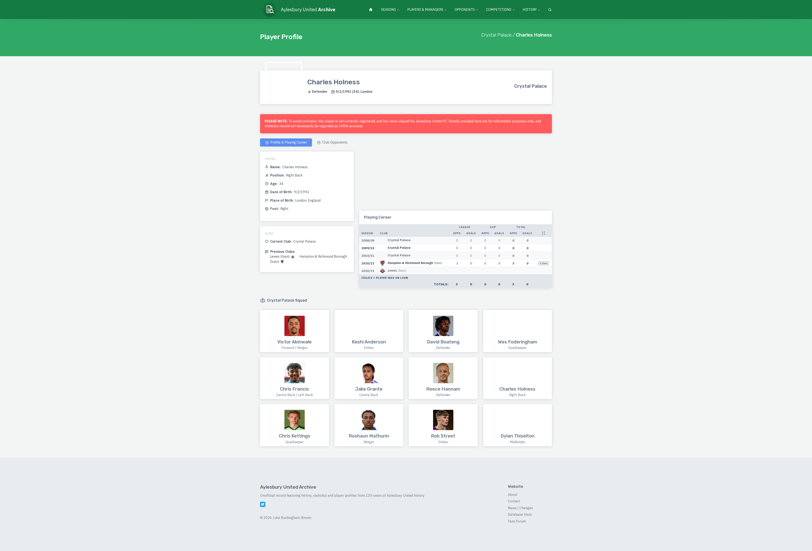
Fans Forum (517, 521)
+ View (543, 263)
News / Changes (520, 508)
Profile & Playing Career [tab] (288, 142)
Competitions (498, 9)
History (530, 9)
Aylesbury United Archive (288, 487)
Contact (514, 501)
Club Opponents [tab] (334, 142)
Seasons (388, 9)
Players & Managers (425, 9)
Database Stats (520, 514)
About (512, 494)
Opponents (465, 9)
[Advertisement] (455, 181)
